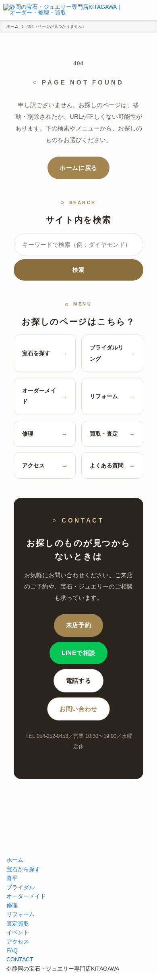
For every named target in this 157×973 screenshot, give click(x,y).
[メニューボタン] (150, 10)
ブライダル (20, 887)
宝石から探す (23, 869)
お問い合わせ (78, 709)
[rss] (78, 848)
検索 (78, 269)
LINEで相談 (78, 653)
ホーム (14, 860)
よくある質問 (112, 465)
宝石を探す (44, 353)
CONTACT (19, 959)
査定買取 (17, 923)
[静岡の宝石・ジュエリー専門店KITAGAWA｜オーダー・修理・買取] (64, 10)
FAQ (12, 950)
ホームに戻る (78, 168)
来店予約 (78, 625)
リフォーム (112, 396)
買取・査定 (112, 433)
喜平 (12, 878)
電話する (78, 681)
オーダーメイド (44, 396)
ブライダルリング (112, 353)
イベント (17, 932)
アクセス (44, 465)
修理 (44, 433)
